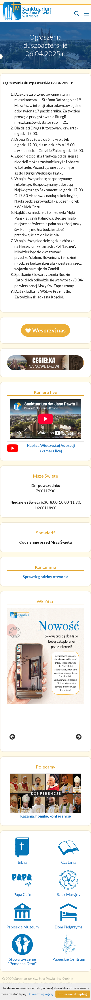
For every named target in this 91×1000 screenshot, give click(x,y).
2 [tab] (43, 749)
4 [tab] (53, 749)
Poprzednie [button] (12, 737)
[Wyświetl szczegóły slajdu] (45, 656)
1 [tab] (38, 749)
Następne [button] (78, 737)
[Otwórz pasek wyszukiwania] (77, 13)
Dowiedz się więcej (40, 994)
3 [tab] (48, 749)
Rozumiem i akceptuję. (73, 994)
